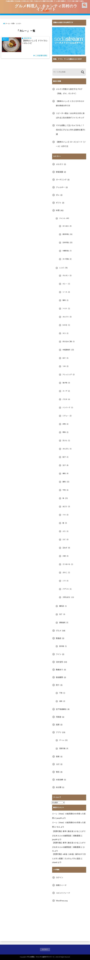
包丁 (60, 614)
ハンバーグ (66, 407)
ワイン (58, 654)
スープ (65, 391)
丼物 (64, 424)
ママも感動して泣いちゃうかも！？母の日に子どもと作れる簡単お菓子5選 (70, 130)
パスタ (65, 399)
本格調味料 (66, 350)
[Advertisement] (69, 922)
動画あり (59, 670)
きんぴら (66, 449)
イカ (64, 515)
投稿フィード (61, 885)
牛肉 (64, 490)
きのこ (65, 572)
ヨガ (57, 764)
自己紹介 (46, 11)
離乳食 (61, 606)
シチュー (66, 416)
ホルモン (66, 275)
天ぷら (65, 440)
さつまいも (66, 564)
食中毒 (61, 646)
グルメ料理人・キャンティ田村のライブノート (46, 7)
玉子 (64, 465)
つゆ (64, 366)
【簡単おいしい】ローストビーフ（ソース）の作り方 (71, 144)
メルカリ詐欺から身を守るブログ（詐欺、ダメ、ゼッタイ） (69, 91)
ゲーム (61, 740)
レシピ (61, 268)
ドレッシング (67, 374)
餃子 (64, 457)
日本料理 (66, 242)
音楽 (57, 757)
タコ (64, 333)
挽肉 (64, 300)
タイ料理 (66, 259)
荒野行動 (62, 748)
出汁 (64, 358)
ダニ (57, 195)
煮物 (64, 432)
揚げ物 (65, 383)
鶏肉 (64, 473)
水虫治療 (59, 780)
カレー (65, 284)
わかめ (65, 325)
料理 (57, 210)
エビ (64, 539)
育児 (57, 772)
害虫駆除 (59, 677)
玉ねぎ (65, 548)
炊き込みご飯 (67, 341)
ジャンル (62, 218)
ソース (65, 292)
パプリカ (66, 589)
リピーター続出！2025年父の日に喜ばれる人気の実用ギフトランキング (70, 116)
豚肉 (64, 482)
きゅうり (66, 317)
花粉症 (58, 717)
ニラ (64, 581)
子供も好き (66, 597)
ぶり (64, 531)
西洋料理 (66, 234)
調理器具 (62, 622)
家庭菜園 (59, 172)
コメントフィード (63, 893)
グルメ (58, 631)
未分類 (58, 787)
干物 (60, 693)
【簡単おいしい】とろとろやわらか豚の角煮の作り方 (70, 103)
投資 (57, 725)
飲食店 (58, 638)
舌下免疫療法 (61, 709)
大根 (64, 556)
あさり (65, 506)
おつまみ (66, 226)
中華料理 (66, 251)
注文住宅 (59, 662)
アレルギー (60, 187)
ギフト (58, 203)
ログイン (59, 877)
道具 (60, 701)
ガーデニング (61, 180)
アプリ (58, 732)
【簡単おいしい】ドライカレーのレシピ (35, 42)
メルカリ (59, 164)
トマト (65, 308)
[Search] (82, 72)
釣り (57, 685)
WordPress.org (62, 901)
